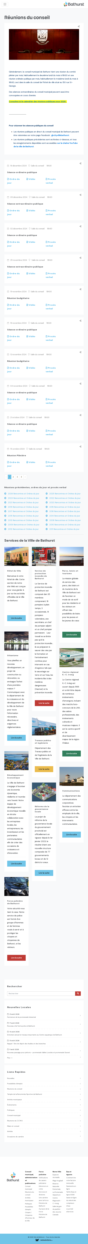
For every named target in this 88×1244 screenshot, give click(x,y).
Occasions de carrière (15, 1137)
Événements (11, 1105)
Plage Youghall (58, 1181)
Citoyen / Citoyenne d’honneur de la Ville (30, 1217)
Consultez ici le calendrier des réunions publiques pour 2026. (38, 101)
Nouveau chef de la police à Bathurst (21, 1026)
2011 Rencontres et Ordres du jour (63, 529)
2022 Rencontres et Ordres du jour (64, 498)
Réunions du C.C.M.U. (15, 1121)
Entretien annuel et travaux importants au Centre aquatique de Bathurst (34, 1035)
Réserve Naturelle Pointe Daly (56, 1186)
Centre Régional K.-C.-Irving (57, 1200)
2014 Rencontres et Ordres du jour (64, 516)
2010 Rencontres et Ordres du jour (64, 524)
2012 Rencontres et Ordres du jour (22, 529)
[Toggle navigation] (5, 4)
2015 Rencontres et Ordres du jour (22, 516)
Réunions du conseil (14, 1089)
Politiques (11, 1110)
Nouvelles (10, 1078)
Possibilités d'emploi (14, 1084)
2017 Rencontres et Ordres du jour (22, 511)
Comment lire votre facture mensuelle (71, 1180)
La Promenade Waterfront (58, 1193)
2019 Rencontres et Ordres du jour (22, 507)
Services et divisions (43, 1193)
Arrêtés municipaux (14, 1100)
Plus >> (9, 1058)
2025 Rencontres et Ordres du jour (64, 493)
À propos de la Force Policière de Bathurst (44, 1213)
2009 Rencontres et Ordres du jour (22, 524)
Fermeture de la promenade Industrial (21, 1017)
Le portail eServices (69, 1210)
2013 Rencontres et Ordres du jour (22, 520)
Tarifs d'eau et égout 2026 (71, 1193)
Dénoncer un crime (43, 1187)
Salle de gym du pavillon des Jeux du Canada (57, 1210)
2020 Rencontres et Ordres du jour (64, 502)
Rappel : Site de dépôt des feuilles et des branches (26, 1044)
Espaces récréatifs (56, 1176)
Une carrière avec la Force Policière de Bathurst (43, 1202)
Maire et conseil (13, 1126)
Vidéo (31, 179)
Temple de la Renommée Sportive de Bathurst (24, 1094)
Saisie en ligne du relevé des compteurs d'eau (71, 1202)
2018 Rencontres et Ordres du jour (64, 507)
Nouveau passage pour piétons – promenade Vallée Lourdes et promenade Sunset (38, 1052)
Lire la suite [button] (16, 618)
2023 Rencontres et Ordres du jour (22, 498)
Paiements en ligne (71, 1187)
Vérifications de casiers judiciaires (43, 1180)
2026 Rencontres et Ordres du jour (22, 493)
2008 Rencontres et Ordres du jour (64, 520)
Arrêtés (10, 1131)
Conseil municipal (13, 1115)
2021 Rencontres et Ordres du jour (22, 502)
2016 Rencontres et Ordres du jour (64, 511)
